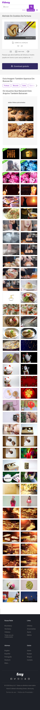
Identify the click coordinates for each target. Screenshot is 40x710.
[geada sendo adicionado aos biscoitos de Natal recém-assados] (11, 537)
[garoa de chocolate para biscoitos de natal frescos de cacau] (11, 561)
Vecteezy (7, 629)
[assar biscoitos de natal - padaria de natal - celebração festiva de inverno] (11, 549)
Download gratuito (21, 66)
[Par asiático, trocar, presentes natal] (29, 417)
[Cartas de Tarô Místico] (11, 201)
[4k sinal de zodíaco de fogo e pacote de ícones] (11, 153)
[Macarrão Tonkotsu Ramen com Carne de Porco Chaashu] (11, 333)
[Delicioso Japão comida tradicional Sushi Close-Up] (11, 309)
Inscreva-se (30, 10)
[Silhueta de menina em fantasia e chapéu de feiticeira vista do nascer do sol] (29, 201)
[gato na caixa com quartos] (11, 465)
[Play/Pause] (6, 38)
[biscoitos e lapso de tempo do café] (11, 393)
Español (7, 654)
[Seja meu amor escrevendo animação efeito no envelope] (11, 489)
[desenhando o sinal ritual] (11, 189)
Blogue (29, 657)
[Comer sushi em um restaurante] (29, 225)
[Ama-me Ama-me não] (29, 477)
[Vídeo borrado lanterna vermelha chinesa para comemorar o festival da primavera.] (29, 489)
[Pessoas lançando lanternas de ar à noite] (29, 596)
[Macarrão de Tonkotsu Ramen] (29, 333)
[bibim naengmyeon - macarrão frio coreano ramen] (29, 297)
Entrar (24, 10)
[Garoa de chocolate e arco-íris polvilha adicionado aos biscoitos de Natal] (11, 525)
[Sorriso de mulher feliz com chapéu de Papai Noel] (11, 501)
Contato (30, 660)
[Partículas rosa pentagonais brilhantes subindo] (11, 177)
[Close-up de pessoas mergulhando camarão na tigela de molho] (29, 213)
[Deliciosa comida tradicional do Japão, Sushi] (29, 309)
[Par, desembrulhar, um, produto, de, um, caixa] (11, 441)
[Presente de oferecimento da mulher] (29, 501)
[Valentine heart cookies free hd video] (29, 393)
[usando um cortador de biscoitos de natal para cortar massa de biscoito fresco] (29, 561)
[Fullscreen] (34, 38)
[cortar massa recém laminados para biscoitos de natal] (29, 537)
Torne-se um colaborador (8, 636)
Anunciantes (31, 629)
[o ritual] (29, 189)
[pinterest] (18, 679)
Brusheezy (8, 626)
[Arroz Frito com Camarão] (11, 213)
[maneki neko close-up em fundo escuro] (29, 357)
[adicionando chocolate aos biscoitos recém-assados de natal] (11, 572)
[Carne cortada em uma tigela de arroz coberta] (11, 321)
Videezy (7, 632)
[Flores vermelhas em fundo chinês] (29, 381)
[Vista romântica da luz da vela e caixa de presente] (29, 453)
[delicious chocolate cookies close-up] (20, 131)
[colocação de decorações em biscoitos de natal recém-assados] (29, 549)
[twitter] (15, 679)
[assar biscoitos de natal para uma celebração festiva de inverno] (29, 572)
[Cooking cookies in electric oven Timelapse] (20, 114)
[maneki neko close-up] (11, 369)
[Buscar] (31, 7)
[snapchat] (25, 679)
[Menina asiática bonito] (11, 165)
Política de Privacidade (25, 692)
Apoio (29, 632)
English (6, 650)
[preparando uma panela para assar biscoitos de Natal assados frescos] (29, 525)
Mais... (6, 663)
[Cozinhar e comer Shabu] (11, 225)
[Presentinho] (11, 405)
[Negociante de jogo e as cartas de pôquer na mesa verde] (11, 477)
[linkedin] (29, 679)
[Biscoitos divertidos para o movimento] (29, 465)
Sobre (29, 650)
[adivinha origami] (11, 357)
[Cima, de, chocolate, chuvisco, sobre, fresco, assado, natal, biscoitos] (11, 513)
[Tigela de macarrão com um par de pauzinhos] (11, 297)
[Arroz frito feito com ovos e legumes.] (29, 285)
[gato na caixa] (29, 429)
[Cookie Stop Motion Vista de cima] (29, 584)
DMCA (29, 635)
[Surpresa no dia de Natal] (11, 596)
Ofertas (29, 626)
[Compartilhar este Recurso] (22, 46)
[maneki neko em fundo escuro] (29, 369)
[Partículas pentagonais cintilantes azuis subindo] (29, 165)
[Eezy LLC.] (20, 674)
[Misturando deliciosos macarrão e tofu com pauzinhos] (11, 345)
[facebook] (11, 679)
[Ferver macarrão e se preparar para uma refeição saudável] (29, 321)
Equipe (29, 654)
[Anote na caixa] (11, 417)
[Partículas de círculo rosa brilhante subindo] (29, 177)
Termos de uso (11, 692)
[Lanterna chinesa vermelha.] (29, 405)
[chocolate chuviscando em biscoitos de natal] (29, 513)
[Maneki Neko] (11, 381)
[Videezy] (6, 2)
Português (8, 657)
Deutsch (7, 660)
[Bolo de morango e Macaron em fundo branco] (11, 584)
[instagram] (22, 679)
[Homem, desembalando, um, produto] (29, 441)
